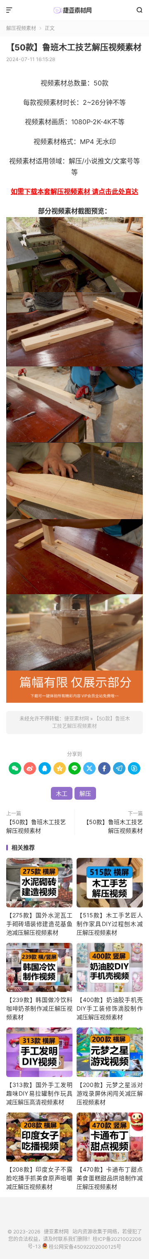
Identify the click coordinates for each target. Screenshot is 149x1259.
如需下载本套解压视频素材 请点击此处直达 (74, 191)
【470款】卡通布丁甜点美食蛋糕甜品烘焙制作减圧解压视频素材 (110, 1178)
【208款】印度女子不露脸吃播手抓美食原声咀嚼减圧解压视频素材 (39, 1178)
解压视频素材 (21, 28)
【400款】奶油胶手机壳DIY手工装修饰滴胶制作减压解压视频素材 (110, 1008)
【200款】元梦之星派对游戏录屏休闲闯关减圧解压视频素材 (110, 1093)
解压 (85, 793)
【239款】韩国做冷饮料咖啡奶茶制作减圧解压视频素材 (39, 1008)
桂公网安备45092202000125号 (84, 1247)
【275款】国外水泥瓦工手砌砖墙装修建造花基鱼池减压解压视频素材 (39, 924)
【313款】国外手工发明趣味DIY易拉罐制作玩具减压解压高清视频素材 (39, 1093)
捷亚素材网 (74, 10)
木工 (61, 793)
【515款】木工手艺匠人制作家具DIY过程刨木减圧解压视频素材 (110, 924)
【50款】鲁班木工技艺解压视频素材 (74, 47)
